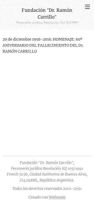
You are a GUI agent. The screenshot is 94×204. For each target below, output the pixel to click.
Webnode (57, 197)
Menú (87, 6)
